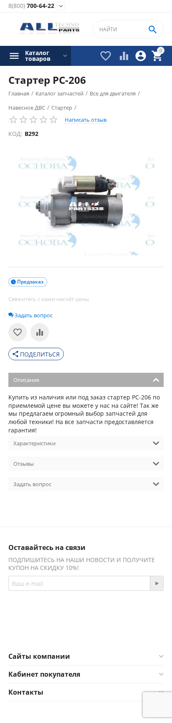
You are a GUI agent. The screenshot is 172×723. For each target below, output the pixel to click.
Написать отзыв (85, 119)
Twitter (119, 631)
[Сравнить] (39, 332)
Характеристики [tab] (34, 443)
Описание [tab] (26, 380)
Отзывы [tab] (23, 463)
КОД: (15, 134)
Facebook (74, 631)
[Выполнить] (156, 583)
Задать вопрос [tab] (32, 484)
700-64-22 (31, 6)
